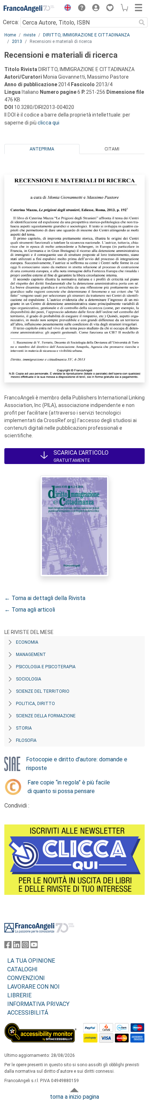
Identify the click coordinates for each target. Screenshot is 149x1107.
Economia (27, 642)
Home (10, 35)
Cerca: (11, 22)
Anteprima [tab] (42, 149)
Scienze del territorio (42, 691)
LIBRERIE (19, 995)
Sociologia (28, 679)
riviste (29, 35)
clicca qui (48, 123)
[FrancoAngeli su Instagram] (25, 946)
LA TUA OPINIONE (31, 960)
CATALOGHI (22, 969)
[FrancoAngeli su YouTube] (34, 946)
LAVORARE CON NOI (33, 986)
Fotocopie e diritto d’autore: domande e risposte (76, 763)
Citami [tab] (112, 149)
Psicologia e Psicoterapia (46, 666)
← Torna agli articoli (29, 609)
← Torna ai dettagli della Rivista (44, 598)
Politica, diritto (35, 703)
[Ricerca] (142, 22)
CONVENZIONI (26, 978)
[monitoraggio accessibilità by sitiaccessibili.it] (40, 1027)
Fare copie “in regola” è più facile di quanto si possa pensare (68, 787)
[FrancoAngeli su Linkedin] (16, 946)
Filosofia (26, 740)
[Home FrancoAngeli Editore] (29, 8)
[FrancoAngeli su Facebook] (8, 946)
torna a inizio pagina (74, 1096)
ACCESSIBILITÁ (27, 1012)
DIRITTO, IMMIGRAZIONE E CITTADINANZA (86, 35)
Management (31, 654)
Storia (24, 728)
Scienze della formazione (46, 715)
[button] (65, 9)
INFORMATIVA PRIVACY (38, 1004)
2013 (17, 41)
